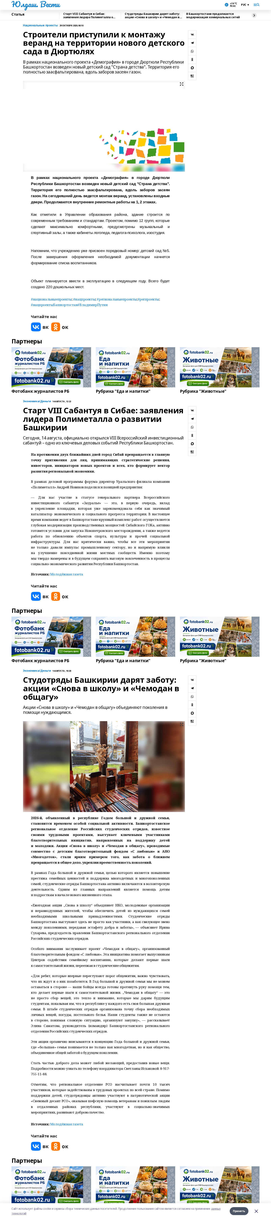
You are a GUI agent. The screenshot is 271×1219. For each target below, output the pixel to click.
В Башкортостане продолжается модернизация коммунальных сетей (213, 15)
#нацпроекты (84, 299)
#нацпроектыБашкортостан (54, 304)
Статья (18, 14)
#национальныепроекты (51, 299)
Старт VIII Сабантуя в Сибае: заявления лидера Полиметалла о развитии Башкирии (88, 15)
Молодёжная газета (66, 574)
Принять (239, 1211)
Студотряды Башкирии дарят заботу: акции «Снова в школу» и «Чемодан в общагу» (152, 15)
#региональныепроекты (117, 299)
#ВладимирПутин (93, 304)
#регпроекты (148, 299)
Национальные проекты (40, 25)
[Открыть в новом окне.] (40, 326)
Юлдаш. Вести (36, 4)
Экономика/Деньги (37, 401)
